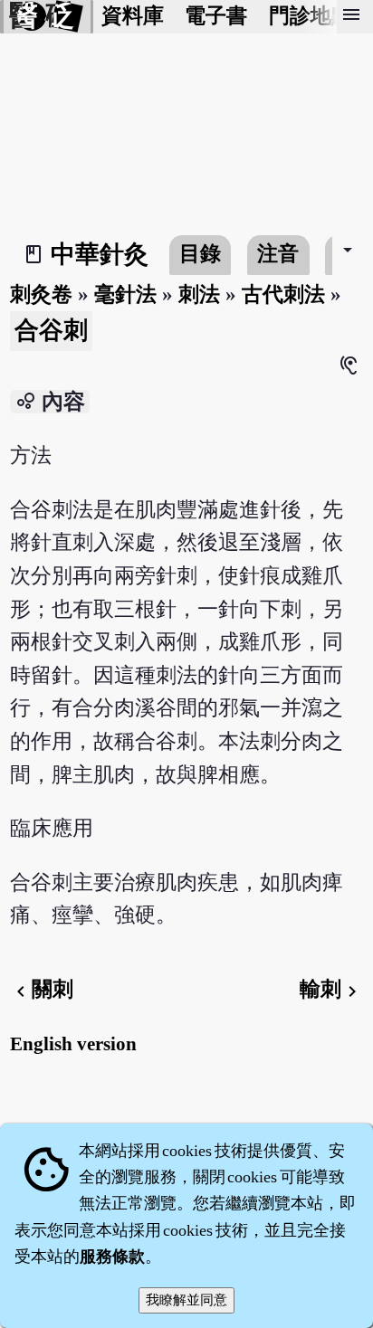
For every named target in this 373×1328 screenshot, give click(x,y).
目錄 (200, 253)
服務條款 (112, 1256)
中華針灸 (99, 254)
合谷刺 (51, 330)
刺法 (199, 294)
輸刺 (331, 989)
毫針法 (125, 294)
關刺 (41, 989)
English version (73, 1044)
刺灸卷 (41, 294)
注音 (278, 253)
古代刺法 (283, 294)
